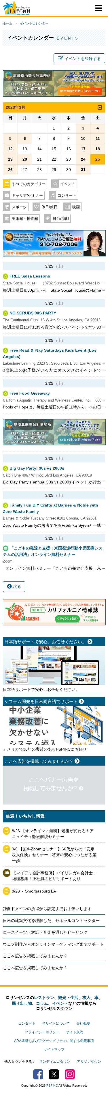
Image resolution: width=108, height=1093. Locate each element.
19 (10, 159)
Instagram (70, 1074)
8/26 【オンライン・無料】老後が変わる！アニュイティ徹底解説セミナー (53, 833)
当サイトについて (56, 1023)
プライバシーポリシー (42, 1032)
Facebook (38, 1074)
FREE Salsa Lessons (30, 276)
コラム (42, 1003)
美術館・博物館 (25, 219)
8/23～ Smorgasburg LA (34, 891)
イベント (67, 184)
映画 (76, 207)
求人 (86, 997)
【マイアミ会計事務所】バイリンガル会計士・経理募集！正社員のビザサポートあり (54, 876)
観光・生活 (68, 997)
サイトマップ (54, 1049)
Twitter (54, 1074)
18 (97, 149)
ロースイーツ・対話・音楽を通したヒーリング (45, 932)
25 (97, 159)
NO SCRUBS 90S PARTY (33, 313)
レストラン (44, 997)
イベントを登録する (83, 58)
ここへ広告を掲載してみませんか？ (35, 956)
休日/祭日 (49, 207)
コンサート (67, 196)
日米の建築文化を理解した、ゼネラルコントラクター (51, 920)
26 (10, 169)
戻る (16, 586)
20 (24, 159)
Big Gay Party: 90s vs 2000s (37, 468)
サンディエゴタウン (54, 1062)
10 (83, 138)
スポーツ (19, 207)
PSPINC (52, 1085)
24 (83, 159)
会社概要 (83, 1023)
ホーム (7, 23)
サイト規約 (74, 1032)
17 (83, 149)
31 (83, 169)
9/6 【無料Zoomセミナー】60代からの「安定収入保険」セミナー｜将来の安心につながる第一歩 (54, 855)
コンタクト (26, 1023)
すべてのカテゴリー (29, 184)
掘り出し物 (22, 1003)
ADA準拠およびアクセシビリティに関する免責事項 (54, 1041)
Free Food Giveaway (30, 393)
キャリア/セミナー (27, 196)
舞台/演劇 (61, 219)
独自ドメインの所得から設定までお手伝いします (47, 908)
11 (98, 138)
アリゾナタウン (89, 1062)
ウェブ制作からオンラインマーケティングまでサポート (53, 944)
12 (10, 149)
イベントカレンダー (34, 23)
